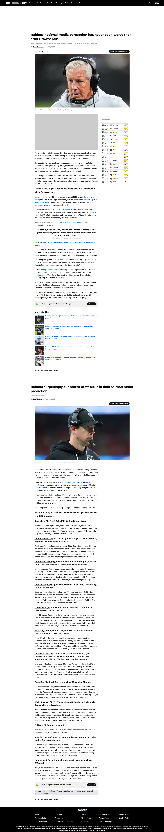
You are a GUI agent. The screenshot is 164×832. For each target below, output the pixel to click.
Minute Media (24, 826)
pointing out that (41, 275)
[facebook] (149, 2)
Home (37, 370)
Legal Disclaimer (41, 822)
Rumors (42, 3)
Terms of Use (104, 818)
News (31, 3)
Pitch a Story (60, 818)
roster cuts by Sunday (68, 482)
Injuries (74, 3)
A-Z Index (84, 822)
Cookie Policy (124, 818)
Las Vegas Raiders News (49, 370)
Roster (67, 3)
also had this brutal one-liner (69, 222)
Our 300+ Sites (104, 815)
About (37, 815)
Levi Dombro (38, 47)
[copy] (46, 51)
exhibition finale (78, 485)
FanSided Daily (40, 818)
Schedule (50, 3)
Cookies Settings (105, 822)
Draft (36, 3)
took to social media (62, 210)
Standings (59, 3)
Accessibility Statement (64, 822)
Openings (58, 815)
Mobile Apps (124, 815)
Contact (84, 815)
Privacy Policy (86, 818)
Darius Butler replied (42, 202)
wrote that (89, 262)
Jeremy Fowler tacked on (50, 270)
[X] (153, 2)
